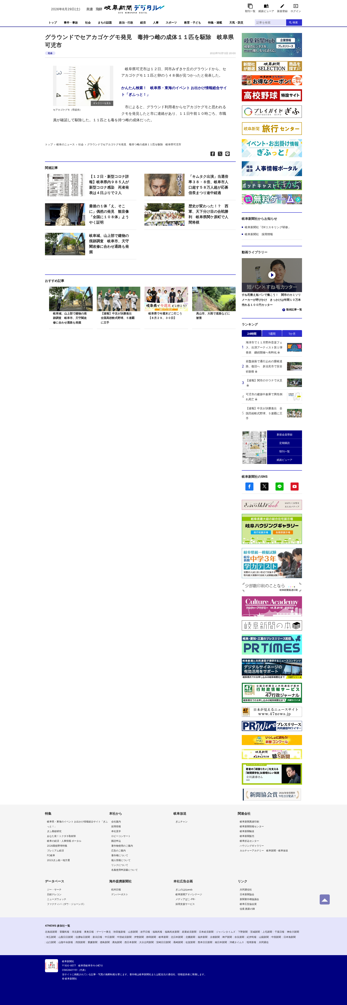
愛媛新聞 (92, 942)
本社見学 (116, 831)
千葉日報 (279, 931)
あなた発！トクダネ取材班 (61, 836)
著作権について (119, 855)
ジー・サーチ (54, 889)
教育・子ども (192, 22)
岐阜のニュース (65, 144)
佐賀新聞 (190, 942)
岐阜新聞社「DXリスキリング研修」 (268, 227)
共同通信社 (246, 889)
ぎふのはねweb (184, 889)
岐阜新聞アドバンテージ (189, 894)
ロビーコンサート (121, 836)
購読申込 (116, 840)
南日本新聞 (221, 942)
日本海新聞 (290, 936)
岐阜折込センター (249, 840)
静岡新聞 (151, 936)
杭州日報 (116, 889)
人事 (156, 22)
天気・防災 (236, 22)
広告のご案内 (118, 850)
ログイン (296, 11)
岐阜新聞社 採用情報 (259, 234)
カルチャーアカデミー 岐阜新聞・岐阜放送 (264, 850)
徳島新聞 (105, 942)
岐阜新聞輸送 (247, 831)
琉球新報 (251, 942)
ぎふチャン (182, 821)
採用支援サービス (185, 903)
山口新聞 (51, 942)
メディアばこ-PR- (186, 899)
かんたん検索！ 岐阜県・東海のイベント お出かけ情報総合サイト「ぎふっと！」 (174, 91)
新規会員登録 (284, 434)
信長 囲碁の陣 (247, 908)
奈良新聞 (239, 936)
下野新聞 (243, 931)
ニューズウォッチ (56, 899)
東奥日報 (89, 931)
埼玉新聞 (51, 936)
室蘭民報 (64, 931)
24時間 (251, 333)
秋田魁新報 (119, 931)
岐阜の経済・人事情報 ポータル (64, 840)
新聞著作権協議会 (249, 899)
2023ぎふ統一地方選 (58, 860)
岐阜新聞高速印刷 (249, 821)
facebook (249, 486)
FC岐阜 (51, 855)
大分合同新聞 (146, 942)
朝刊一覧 (250, 11)
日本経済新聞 (206, 931)
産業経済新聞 (189, 931)
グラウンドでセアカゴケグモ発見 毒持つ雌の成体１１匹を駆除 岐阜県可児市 (134, 144)
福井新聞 (202, 936)
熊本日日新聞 (205, 942)
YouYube (295, 486)
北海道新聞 (51, 931)
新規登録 (282, 11)
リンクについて (119, 864)
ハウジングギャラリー (252, 845)
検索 (295, 22)
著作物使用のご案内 (122, 845)
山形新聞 (133, 931)
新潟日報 (97, 936)
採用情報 (116, 826)
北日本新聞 (177, 936)
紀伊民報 (251, 936)
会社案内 (116, 821)
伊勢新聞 (139, 936)
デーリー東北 (103, 931)
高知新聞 (117, 942)
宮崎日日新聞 (163, 942)
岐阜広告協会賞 (248, 903)
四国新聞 (80, 942)
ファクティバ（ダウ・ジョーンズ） (66, 903)
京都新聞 (215, 936)
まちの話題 (105, 22)
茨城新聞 (255, 931)
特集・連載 (215, 22)
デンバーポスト (119, 894)
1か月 (292, 333)
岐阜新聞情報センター (252, 826)
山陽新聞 (264, 936)
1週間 (272, 333)
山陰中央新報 (65, 942)
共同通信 (263, 942)
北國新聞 (190, 936)
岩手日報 (145, 931)
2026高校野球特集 (57, 845)
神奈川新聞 (293, 931)
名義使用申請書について (124, 869)
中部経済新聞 (124, 936)
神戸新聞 (227, 936)
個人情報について (121, 860)
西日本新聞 (131, 942)
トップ (52, 22)
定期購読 (284, 442)
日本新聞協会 (247, 894)
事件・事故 (71, 22)
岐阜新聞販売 (247, 836)
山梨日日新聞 (65, 936)
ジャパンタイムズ (225, 931)
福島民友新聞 (172, 931)
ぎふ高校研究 (54, 831)
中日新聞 (109, 936)
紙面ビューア (266, 11)
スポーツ (171, 22)
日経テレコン (54, 894)
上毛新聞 (267, 931)
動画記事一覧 (294, 309)
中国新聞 (276, 936)
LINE (280, 486)
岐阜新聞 (163, 936)
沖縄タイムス (237, 942)
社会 (88, 22)
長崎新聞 (178, 942)
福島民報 (157, 931)
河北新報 (77, 931)
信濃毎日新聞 (83, 936)
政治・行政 (126, 22)
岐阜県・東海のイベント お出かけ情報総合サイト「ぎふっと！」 (77, 824)
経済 (143, 22)
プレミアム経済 (55, 850)
